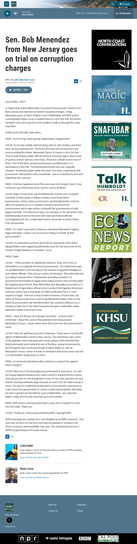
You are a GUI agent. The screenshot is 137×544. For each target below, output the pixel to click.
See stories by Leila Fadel (34, 457)
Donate (126, 4)
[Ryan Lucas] (11, 475)
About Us (52, 505)
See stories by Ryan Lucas (34, 477)
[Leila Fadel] (11, 452)
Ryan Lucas (29, 79)
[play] (7, 13)
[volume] (15, 13)
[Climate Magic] (112, 95)
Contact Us (53, 511)
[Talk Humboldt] (112, 187)
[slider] (19, 13)
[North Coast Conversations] (112, 50)
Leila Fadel (18, 79)
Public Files (81, 505)
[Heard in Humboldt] (112, 278)
